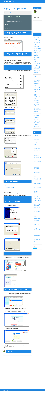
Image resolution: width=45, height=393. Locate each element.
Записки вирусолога (10, 1)
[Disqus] (17, 364)
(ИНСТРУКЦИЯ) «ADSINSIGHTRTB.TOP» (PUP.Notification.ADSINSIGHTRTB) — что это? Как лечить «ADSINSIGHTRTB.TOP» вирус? (37, 62)
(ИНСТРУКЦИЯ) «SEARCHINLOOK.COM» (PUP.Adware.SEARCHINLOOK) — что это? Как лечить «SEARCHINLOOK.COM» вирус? (37, 101)
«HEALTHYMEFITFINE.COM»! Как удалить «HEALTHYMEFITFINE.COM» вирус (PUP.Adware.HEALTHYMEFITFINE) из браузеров (37, 76)
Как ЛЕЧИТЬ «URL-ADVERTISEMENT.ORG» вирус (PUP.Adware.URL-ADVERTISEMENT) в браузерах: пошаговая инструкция (37, 192)
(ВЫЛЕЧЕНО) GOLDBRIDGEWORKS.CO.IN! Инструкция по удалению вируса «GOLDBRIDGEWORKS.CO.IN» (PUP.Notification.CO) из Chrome (37, 47)
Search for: (35, 246)
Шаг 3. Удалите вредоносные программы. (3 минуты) (9, 187)
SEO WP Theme (4, 390)
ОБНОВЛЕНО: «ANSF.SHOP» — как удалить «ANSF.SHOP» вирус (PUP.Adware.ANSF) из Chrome (37, 235)
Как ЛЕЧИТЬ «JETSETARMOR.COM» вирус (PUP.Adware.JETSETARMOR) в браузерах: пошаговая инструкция (37, 80)
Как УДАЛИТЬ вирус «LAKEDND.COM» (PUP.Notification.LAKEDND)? (37, 112)
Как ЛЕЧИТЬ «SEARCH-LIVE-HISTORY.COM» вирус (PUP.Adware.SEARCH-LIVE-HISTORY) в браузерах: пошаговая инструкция (37, 224)
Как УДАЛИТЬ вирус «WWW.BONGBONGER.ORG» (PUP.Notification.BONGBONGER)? (37, 135)
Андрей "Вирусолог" (11, 12)
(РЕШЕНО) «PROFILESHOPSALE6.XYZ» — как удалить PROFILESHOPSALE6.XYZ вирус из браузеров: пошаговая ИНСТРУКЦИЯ (37, 93)
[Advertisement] (37, 25)
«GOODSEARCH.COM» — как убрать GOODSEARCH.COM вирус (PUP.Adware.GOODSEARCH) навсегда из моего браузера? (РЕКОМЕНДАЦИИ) (37, 51)
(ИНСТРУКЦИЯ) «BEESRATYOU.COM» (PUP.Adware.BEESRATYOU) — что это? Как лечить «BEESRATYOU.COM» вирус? (37, 143)
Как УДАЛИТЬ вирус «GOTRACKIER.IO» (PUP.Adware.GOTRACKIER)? (37, 73)
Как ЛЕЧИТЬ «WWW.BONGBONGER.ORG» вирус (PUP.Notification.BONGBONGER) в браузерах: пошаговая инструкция (37, 168)
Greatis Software (21, 184)
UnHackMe (18, 184)
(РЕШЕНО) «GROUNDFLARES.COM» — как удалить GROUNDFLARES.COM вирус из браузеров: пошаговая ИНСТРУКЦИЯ (37, 219)
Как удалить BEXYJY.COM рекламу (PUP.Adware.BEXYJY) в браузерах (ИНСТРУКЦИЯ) (37, 66)
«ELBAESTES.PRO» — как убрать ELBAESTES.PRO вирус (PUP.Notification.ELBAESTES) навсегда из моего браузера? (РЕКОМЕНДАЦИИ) (37, 123)
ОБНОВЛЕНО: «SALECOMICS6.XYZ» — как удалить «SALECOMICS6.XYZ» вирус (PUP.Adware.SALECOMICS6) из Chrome (37, 97)
